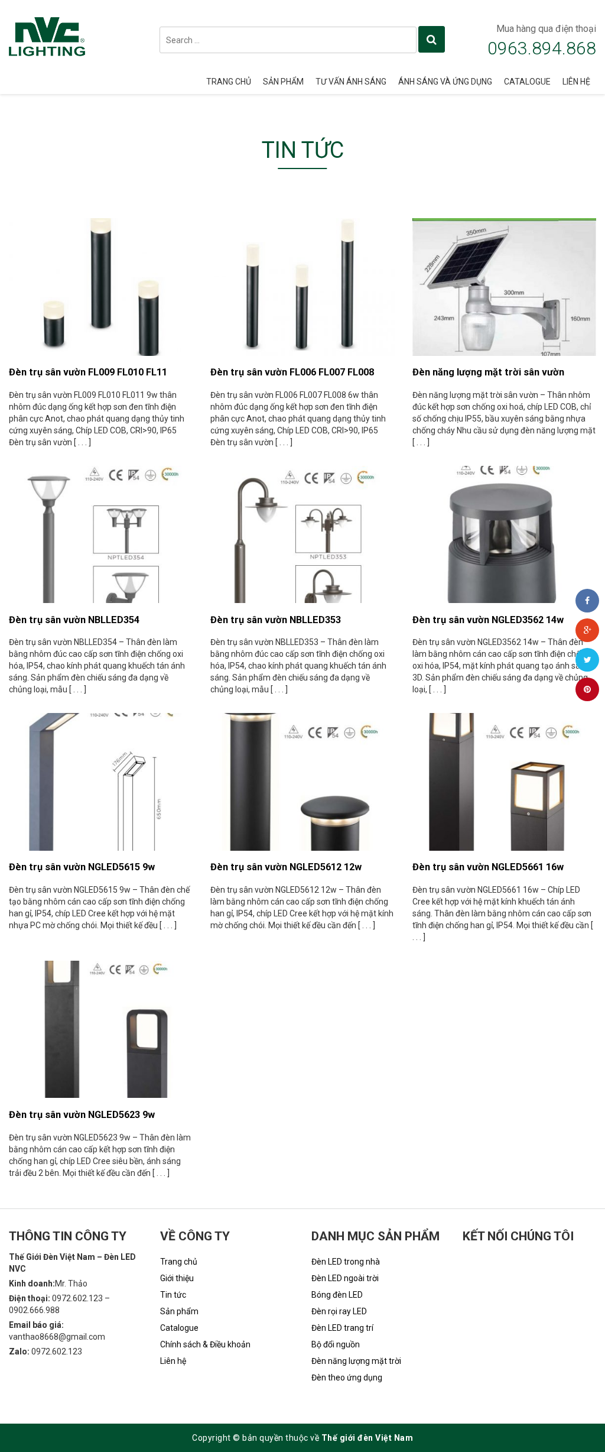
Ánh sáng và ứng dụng (445, 81)
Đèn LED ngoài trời (345, 1278)
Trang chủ (228, 81)
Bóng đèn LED (337, 1294)
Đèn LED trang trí (342, 1328)
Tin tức (173, 1294)
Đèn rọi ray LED (339, 1311)
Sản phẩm (283, 81)
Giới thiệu (177, 1278)
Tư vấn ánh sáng (350, 81)
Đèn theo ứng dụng (346, 1377)
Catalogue (527, 81)
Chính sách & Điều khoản (205, 1344)
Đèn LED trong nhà (345, 1261)
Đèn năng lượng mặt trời (356, 1361)
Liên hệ (576, 81)
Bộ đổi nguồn (335, 1344)
